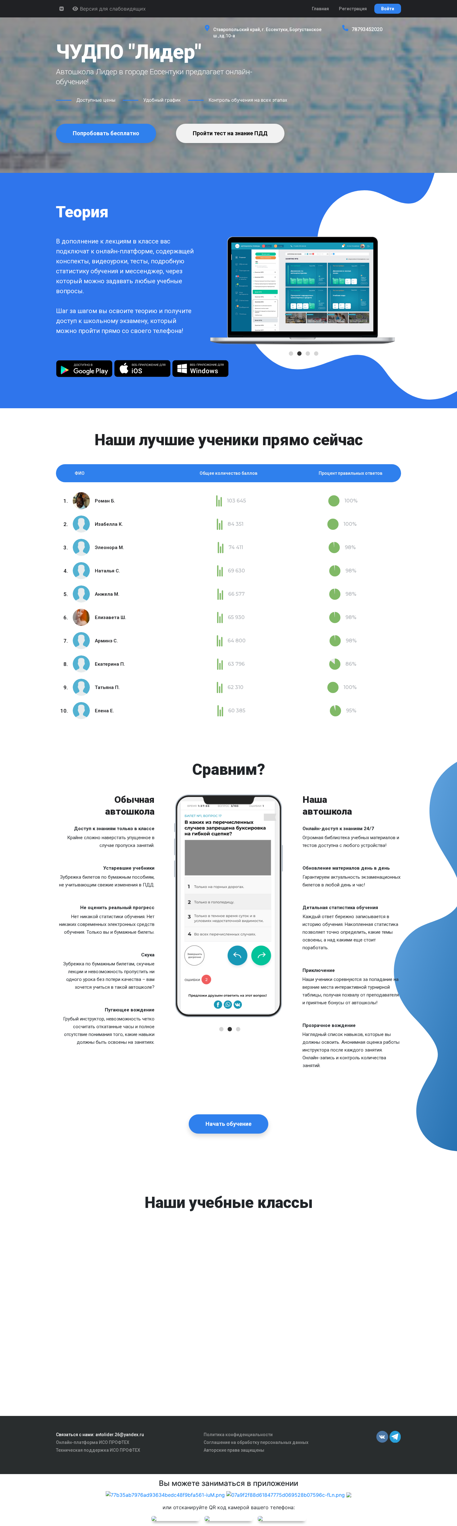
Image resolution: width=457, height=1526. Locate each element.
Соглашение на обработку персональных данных (256, 1442)
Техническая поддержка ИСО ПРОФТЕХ (98, 1450)
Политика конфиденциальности (238, 1434)
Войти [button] (387, 8)
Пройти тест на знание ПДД (230, 133)
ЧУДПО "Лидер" (128, 52)
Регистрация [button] (353, 8)
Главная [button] (320, 8)
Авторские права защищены (234, 1450)
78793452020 (367, 29)
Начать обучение (228, 1124)
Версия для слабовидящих (112, 9)
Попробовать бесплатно (106, 133)
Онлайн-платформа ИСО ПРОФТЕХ (92, 1442)
